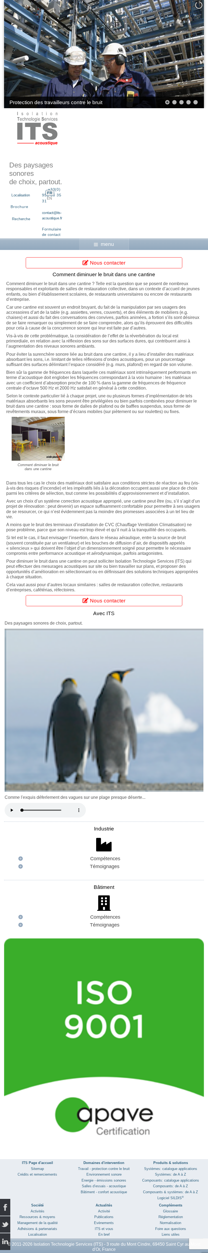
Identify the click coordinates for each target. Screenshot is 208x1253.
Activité (104, 1211)
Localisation (20, 195)
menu (107, 244)
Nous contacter (107, 263)
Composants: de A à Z (170, 1186)
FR (49, 193)
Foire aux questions (170, 1229)
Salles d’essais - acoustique (104, 1186)
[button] (187, 54)
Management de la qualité (37, 1223)
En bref (104, 1234)
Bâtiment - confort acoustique (104, 1192)
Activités (37, 1211)
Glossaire (170, 1211)
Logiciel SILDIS (170, 1198)
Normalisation (170, 1223)
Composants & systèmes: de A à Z (170, 1192)
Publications (103, 1217)
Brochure (19, 207)
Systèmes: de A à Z (170, 1174)
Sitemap (37, 1169)
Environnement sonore (104, 1174)
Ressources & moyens (37, 1217)
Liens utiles (171, 1234)
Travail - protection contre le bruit (104, 1169)
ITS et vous (104, 1229)
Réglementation (170, 1217)
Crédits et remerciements (37, 1174)
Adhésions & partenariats (37, 1229)
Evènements (104, 1223)
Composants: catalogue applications (170, 1180)
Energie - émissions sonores (104, 1180)
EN (49, 198)
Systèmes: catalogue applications (170, 1169)
